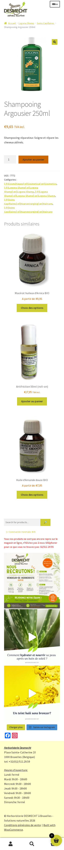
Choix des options (32, 308)
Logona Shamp (26, 23)
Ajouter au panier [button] (32, 401)
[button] (54, 42)
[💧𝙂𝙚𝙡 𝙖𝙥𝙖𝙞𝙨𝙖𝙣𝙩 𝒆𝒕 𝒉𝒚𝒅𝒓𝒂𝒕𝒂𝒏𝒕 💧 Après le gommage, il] (32, 637)
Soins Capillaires (45, 23)
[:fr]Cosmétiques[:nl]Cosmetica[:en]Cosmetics (30, 183)
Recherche (32, 844)
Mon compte (10, 844)
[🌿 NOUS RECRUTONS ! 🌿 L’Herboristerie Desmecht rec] (32, 581)
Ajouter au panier (33, 159)
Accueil (12, 23)
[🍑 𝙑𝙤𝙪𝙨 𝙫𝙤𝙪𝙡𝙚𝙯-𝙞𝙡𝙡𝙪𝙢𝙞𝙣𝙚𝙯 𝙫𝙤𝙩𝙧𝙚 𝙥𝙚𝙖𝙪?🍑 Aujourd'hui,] (32, 693)
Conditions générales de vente (22, 825)
